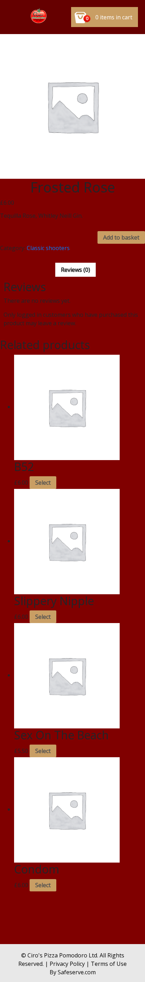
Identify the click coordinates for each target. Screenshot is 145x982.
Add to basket (121, 237)
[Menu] (39, 17)
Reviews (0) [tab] (75, 270)
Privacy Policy (67, 964)
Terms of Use (109, 964)
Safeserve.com (77, 972)
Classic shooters (48, 248)
